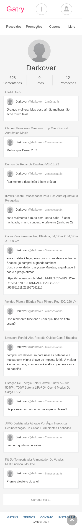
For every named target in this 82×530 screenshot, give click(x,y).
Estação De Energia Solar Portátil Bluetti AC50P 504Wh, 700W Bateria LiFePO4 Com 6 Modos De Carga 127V (37, 387)
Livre (71, 26)
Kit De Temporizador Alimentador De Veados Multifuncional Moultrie (34, 462)
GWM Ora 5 (13, 92)
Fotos (40, 80)
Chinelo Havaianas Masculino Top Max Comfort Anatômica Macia (36, 131)
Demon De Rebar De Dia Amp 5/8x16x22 (32, 164)
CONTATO (46, 517)
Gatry (15, 9)
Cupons (54, 26)
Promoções (34, 26)
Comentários (12, 80)
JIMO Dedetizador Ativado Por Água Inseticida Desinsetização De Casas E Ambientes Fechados (38, 426)
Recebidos (13, 26)
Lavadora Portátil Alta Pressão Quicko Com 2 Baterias (41, 337)
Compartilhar (41, 9)
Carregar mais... (41, 499)
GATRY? (12, 517)
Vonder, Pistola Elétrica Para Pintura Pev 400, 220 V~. (41, 301)
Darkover (29, 101)
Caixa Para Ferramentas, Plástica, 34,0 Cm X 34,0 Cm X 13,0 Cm (41, 239)
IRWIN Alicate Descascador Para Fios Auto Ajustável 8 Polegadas (41, 198)
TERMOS (29, 517)
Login (66, 9)
